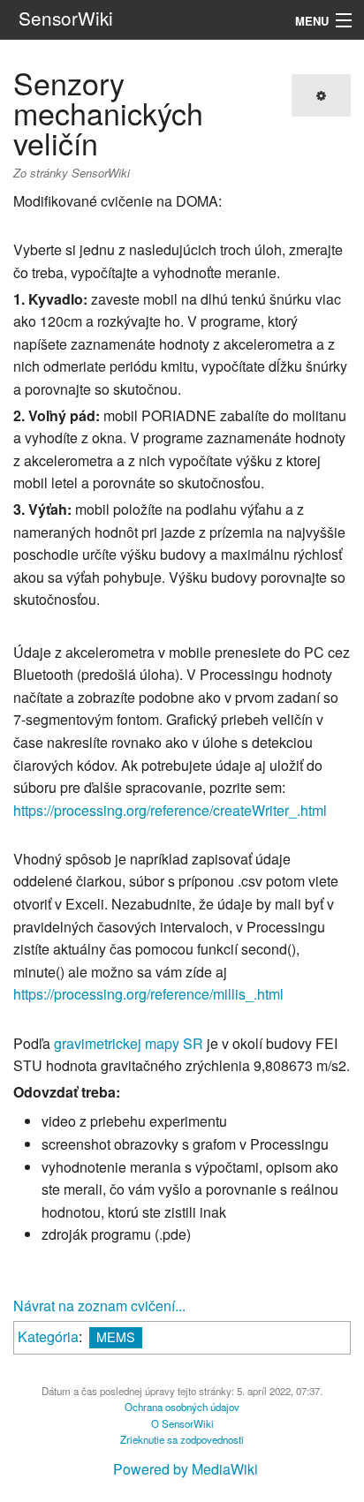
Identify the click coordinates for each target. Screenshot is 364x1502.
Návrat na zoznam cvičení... (99, 1305)
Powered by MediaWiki (185, 1469)
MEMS (115, 1336)
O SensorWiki (182, 1423)
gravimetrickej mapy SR (128, 1043)
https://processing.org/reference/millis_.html (148, 994)
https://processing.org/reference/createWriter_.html (170, 810)
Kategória (48, 1336)
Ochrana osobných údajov (182, 1407)
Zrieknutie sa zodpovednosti (182, 1439)
